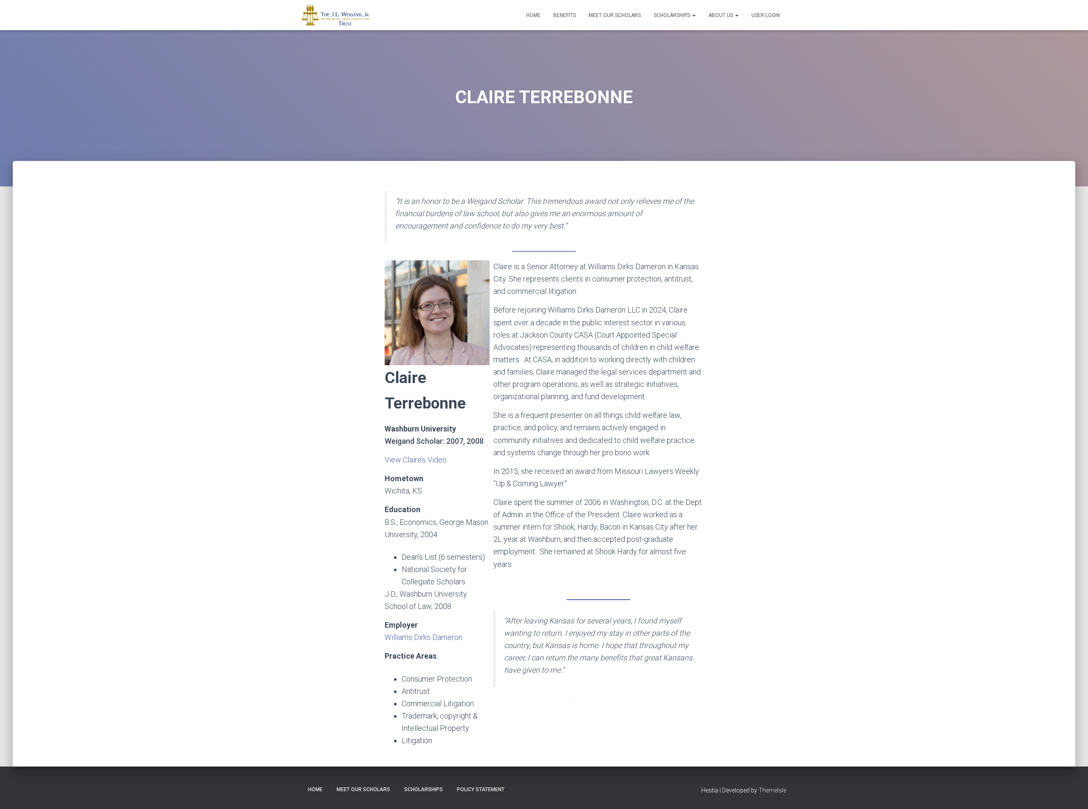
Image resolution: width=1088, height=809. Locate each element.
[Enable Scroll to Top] (1071, 792)
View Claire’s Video (416, 459)
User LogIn (765, 15)
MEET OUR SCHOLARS (615, 15)
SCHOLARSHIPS (672, 15)
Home (533, 15)
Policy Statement (480, 789)
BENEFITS (564, 15)
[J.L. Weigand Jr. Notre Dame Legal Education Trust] (335, 15)
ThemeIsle (772, 790)
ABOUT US (721, 15)
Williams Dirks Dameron (423, 637)
